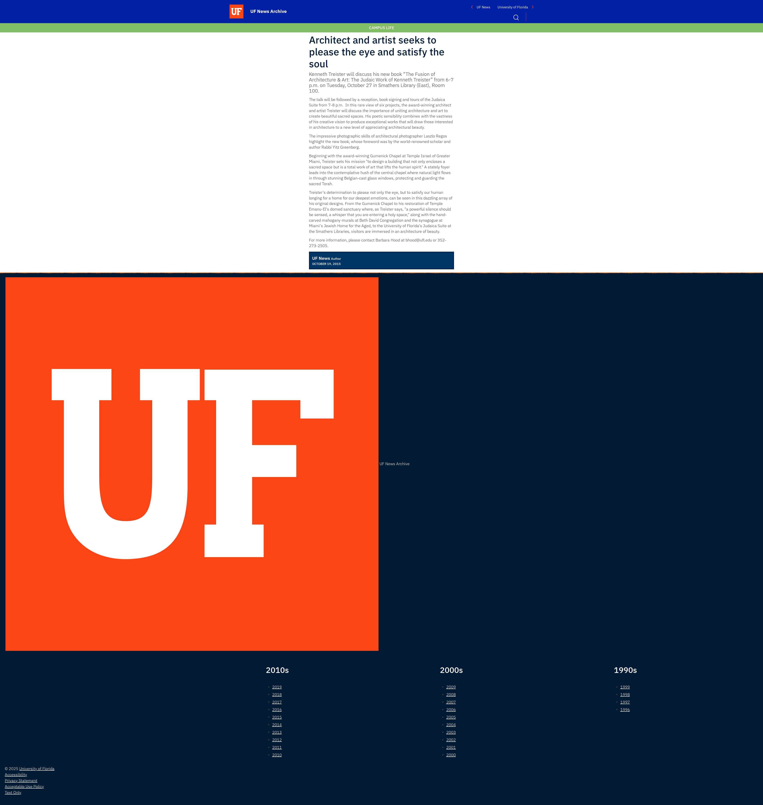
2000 (451, 755)
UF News (483, 7)
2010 (277, 755)
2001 (451, 747)
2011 (277, 747)
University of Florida (513, 7)
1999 (625, 687)
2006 (451, 709)
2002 (451, 739)
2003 (451, 732)
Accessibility (16, 774)
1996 (625, 709)
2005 (451, 717)
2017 (277, 702)
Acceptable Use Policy (24, 786)
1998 (625, 694)
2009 (451, 687)
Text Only (13, 792)
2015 (277, 717)
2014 (277, 724)
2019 (277, 687)
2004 (451, 724)
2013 (277, 732)
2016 (277, 709)
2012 (277, 739)
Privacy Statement (21, 780)
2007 (451, 702)
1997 (625, 702)
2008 (451, 694)
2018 (277, 694)
